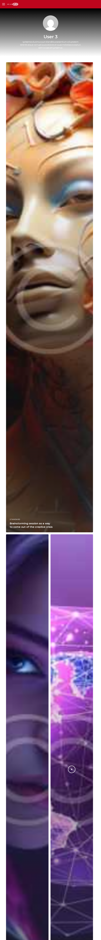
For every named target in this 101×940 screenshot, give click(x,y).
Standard (15, 519)
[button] (3, 4)
